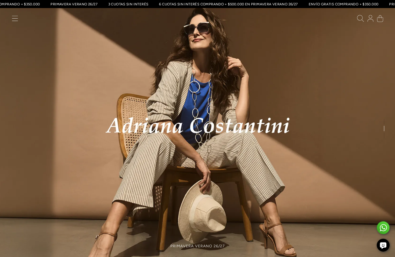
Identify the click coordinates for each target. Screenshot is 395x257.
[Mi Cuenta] (370, 19)
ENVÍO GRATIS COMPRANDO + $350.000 (355, 4)
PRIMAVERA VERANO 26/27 (85, 4)
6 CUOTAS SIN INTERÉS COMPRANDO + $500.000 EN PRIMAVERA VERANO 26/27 (240, 4)
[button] (15, 19)
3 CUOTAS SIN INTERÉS (140, 4)
